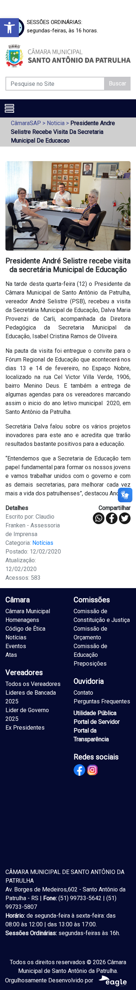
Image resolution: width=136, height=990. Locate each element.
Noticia (56, 123)
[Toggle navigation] (9, 108)
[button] (9, 27)
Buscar (117, 83)
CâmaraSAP (26, 123)
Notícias (42, 542)
